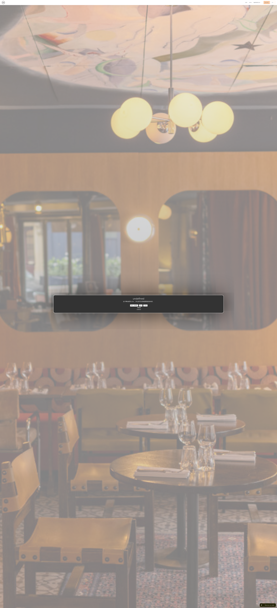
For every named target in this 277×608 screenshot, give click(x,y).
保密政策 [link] (139, 307)
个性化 (145, 305)
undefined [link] (139, 309)
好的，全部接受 (134, 305)
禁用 (141, 305)
